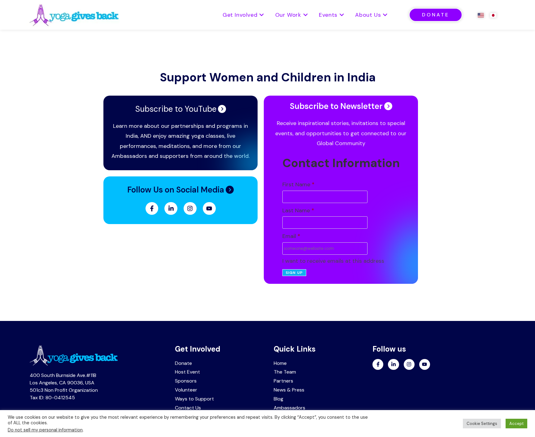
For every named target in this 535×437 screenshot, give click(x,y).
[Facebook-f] (152, 208)
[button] (180, 190)
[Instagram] (190, 208)
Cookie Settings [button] (482, 423)
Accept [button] (516, 423)
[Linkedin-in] (170, 208)
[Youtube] (209, 208)
